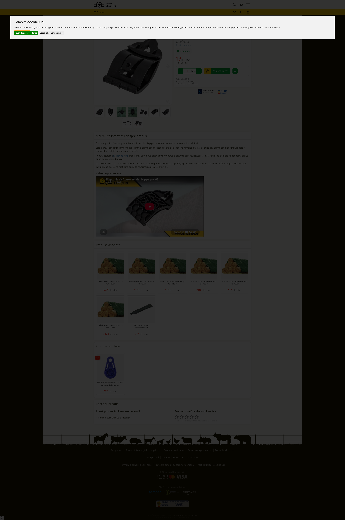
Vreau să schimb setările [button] (51, 33)
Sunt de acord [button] (22, 33)
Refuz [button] (34, 33)
